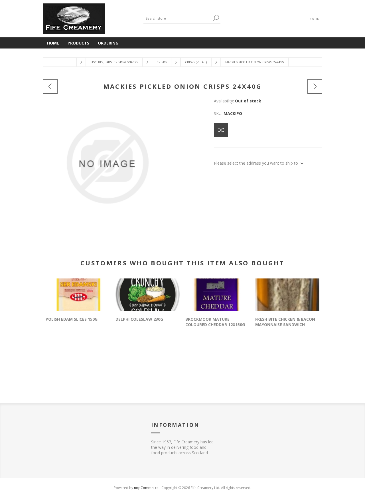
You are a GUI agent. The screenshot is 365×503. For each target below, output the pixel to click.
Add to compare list (221, 130)
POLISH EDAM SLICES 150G (72, 319)
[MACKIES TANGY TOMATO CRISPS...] (314, 86)
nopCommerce (146, 487)
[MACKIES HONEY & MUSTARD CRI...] (50, 86)
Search (216, 18)
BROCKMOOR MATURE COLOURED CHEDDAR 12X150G (215, 321)
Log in (314, 19)
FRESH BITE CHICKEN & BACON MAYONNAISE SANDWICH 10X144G (285, 324)
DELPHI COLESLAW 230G (139, 319)
